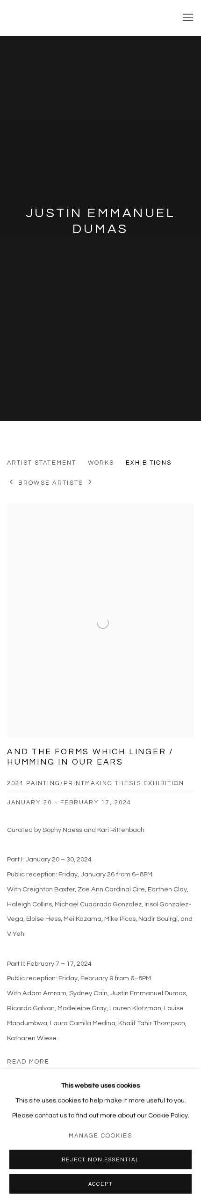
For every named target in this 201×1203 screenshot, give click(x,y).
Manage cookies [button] (101, 1135)
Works (101, 462)
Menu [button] (187, 18)
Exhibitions (149, 462)
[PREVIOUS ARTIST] (11, 483)
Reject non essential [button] (100, 1159)
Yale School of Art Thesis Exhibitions (86, 17)
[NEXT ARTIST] (90, 483)
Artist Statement (41, 462)
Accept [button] (100, 1184)
